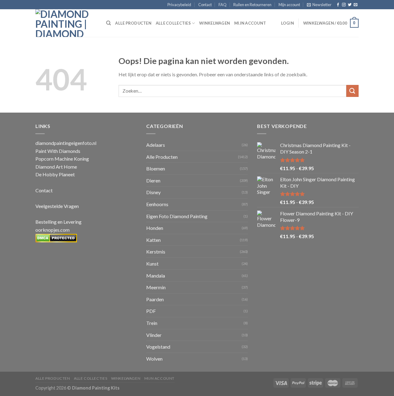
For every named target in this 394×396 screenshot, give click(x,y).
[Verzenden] (352, 91)
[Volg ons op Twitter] (350, 5)
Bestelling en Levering (58, 222)
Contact (205, 4)
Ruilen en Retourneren (252, 4)
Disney (153, 192)
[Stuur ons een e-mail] (355, 5)
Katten (153, 240)
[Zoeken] (108, 23)
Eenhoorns (157, 204)
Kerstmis (155, 251)
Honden (154, 228)
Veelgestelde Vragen (57, 206)
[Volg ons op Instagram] (344, 5)
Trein (151, 323)
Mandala (155, 275)
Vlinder (154, 335)
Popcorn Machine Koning (62, 159)
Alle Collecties (173, 23)
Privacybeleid (179, 4)
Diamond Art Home (56, 167)
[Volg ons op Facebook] (338, 5)
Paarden (155, 299)
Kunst (152, 263)
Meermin (156, 287)
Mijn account (289, 4)
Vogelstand (158, 347)
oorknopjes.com (52, 230)
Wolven (154, 359)
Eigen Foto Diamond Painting (176, 216)
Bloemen (155, 168)
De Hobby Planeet (55, 174)
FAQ (223, 4)
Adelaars (155, 145)
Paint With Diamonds (57, 151)
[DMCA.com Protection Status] (56, 237)
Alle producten (133, 23)
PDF (151, 311)
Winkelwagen (214, 23)
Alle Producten (162, 157)
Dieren (153, 180)
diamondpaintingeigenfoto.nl (65, 143)
